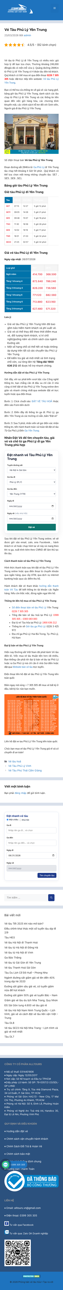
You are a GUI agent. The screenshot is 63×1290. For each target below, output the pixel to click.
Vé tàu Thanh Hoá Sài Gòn (20, 967)
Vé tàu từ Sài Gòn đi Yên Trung (22, 962)
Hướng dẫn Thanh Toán (20, 1168)
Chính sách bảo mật (18, 1153)
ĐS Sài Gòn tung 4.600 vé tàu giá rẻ (25, 1005)
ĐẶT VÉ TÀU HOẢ (42, 401)
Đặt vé (31, 527)
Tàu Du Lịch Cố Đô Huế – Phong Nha (26, 972)
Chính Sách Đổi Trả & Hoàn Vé (24, 1146)
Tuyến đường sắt (15, 465)
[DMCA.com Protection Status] (32, 1277)
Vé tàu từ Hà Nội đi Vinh (18, 952)
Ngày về (17, 513)
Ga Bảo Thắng (12, 957)
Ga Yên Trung (31, 430)
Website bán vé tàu (23, 667)
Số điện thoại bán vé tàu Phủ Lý (29, 607)
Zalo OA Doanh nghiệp (35, 1233)
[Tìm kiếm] (51, 897)
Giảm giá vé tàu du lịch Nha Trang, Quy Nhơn (31, 1000)
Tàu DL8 (9, 1022)
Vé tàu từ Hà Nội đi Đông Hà (21, 947)
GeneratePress (31, 1285)
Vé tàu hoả (14, 761)
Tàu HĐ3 (9, 937)
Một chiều (13, 819)
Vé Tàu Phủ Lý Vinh (19, 765)
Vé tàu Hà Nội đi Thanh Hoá (21, 942)
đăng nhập (20, 792)
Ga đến (10, 837)
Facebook (28, 1224)
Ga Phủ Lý (39, 167)
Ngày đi (10, 501)
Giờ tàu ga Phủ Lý (35, 626)
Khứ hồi (25, 820)
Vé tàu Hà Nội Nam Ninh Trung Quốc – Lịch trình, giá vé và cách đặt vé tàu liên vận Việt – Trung (31, 1014)
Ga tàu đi (11, 477)
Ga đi (9, 825)
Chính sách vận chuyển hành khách (27, 1138)
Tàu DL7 (9, 1036)
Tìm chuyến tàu (47, 875)
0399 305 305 (18, 1164)
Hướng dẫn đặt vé (17, 1131)
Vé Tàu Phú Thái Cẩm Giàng (25, 770)
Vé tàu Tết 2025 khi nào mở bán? (24, 923)
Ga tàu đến (12, 489)
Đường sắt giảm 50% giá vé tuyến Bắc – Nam (30, 995)
